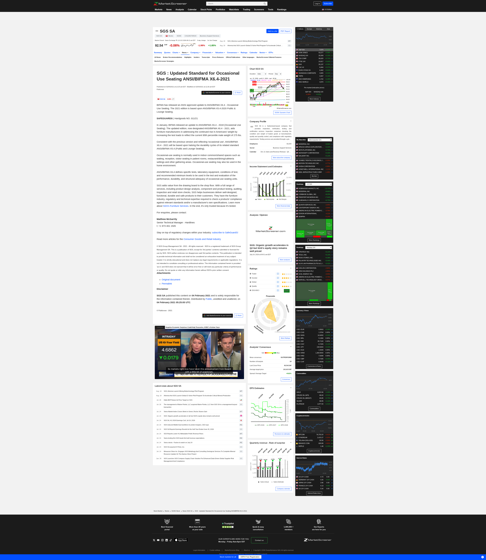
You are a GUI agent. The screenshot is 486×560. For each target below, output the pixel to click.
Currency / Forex (303, 311)
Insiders (197, 57)
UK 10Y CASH (304, 489)
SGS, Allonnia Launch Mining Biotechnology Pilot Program (247, 41)
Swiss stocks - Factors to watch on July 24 (178, 442)
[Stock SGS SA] (172, 99)
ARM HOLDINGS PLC (306, 271)
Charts (176, 52)
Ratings (244, 52)
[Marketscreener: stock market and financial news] (170, 4)
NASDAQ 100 (303, 55)
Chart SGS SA (257, 69)
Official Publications (233, 57)
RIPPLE (301, 446)
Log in (317, 4)
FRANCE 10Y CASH (306, 486)
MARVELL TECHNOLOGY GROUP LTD (311, 280)
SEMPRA (302, 216)
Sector (262, 52)
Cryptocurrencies (303, 416)
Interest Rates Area (314, 493)
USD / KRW (301, 353)
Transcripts (206, 57)
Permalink (167, 283)
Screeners (259, 9)
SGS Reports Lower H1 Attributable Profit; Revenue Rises (183, 434)
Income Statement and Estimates (266, 166)
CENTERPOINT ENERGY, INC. (309, 208)
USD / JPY (300, 347)
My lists (314, 176)
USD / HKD (300, 356)
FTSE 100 (302, 61)
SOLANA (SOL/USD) (306, 440)
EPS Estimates (257, 388)
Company (194, 52)
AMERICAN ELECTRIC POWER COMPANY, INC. (311, 211)
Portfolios (220, 9)
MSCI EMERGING (305, 79)
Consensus (232, 52)
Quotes (167, 52)
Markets (158, 9)
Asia (328, 29)
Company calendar (283, 489)
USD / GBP (300, 359)
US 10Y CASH (304, 477)
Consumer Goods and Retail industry (202, 239)
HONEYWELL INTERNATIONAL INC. (311, 169)
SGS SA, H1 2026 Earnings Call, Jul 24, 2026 (179, 420)
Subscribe (328, 4)
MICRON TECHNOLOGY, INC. (309, 163)
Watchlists (234, 9)
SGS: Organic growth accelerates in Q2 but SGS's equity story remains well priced (192, 416)
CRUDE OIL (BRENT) (304, 398)
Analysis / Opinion (259, 215)
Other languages (248, 57)
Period (271, 74)
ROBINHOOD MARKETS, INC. (309, 188)
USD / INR (300, 341)
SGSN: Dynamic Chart (282, 112)
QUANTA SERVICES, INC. (308, 205)
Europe (309, 29)
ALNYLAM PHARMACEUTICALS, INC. (311, 263)
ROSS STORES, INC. (306, 258)
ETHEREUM (303, 437)
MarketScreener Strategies (164, 61)
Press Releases (218, 57)
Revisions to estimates (282, 434)
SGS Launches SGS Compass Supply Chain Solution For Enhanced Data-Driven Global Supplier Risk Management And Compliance (199, 460)
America (319, 29)
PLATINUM (300, 404)
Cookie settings (215, 550)
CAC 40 (301, 67)
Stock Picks (206, 9)
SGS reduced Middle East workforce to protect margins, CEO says (186, 425)
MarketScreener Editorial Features (269, 57)
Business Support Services (282, 148)
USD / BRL (300, 338)
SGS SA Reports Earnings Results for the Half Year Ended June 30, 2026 (189, 429)
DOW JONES (303, 53)
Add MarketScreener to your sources (218, 93)
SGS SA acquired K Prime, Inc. (174, 447)
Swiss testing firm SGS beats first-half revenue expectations (184, 438)
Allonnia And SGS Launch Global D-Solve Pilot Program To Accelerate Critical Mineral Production (255, 45)
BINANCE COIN (304, 443)
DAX (300, 64)
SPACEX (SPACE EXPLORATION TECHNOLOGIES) (311, 147)
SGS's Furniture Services (175, 206)
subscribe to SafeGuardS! (225, 232)
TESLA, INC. (303, 255)
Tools (270, 9)
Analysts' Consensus (260, 347)
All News (157, 57)
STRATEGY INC (304, 252)
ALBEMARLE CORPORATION (309, 200)
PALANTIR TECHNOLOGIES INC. (310, 261)
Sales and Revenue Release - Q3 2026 (279, 152)
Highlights (187, 57)
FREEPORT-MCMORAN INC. (309, 197)
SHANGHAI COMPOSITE (307, 73)
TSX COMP (302, 58)
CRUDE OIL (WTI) (303, 395)
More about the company (281, 158)
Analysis (180, 9)
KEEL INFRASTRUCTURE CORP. (310, 172)
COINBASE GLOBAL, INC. (308, 194)
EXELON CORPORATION (307, 268)
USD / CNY (300, 344)
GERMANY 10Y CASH (306, 480)
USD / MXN (300, 335)
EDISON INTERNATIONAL (308, 213)
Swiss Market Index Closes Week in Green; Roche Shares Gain (185, 411)
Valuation (219, 52)
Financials (207, 52)
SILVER (299, 401)
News (169, 9)
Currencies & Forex (314, 366)
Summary (158, 52)
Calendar (192, 9)
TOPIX (301, 76)
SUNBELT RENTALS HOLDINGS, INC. (311, 160)
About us (247, 550)
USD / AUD (300, 350)
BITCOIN (302, 434)
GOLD (299, 392)
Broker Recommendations (172, 57)
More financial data (283, 206)
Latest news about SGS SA (168, 386)
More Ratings (285, 338)
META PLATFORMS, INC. (307, 150)
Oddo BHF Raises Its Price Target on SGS (178, 400)
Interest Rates (302, 458)
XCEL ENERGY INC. (306, 274)
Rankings (281, 9)
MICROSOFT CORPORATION (309, 153)
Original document (171, 279)
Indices (300, 29)
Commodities (301, 373)
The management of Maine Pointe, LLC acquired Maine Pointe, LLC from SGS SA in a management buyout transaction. (200, 406)
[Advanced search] (264, 4)
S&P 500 (302, 50)
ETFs (271, 52)
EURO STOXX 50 (305, 70)
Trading (246, 9)
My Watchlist (301, 140)
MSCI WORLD (303, 82)
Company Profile (258, 121)
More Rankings (314, 240)
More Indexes (314, 99)
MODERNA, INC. (304, 144)
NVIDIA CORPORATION (307, 166)
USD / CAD (300, 332)
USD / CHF (300, 362)
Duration (253, 74)
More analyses (285, 260)
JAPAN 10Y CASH (305, 483)
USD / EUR (300, 329)
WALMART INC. (304, 156)
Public (209, 299)
